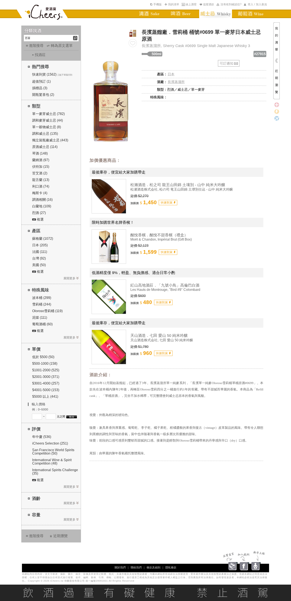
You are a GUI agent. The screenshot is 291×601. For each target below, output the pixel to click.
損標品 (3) (39, 88)
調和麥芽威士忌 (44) (47, 120)
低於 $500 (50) (43, 357)
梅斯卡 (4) (39, 193)
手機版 (157, 4)
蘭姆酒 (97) (40, 160)
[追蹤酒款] (132, 43)
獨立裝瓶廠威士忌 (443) (50, 140)
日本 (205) (40, 245)
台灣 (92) (39, 258)
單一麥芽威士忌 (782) (48, 114)
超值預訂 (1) (41, 81)
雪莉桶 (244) (41, 304)
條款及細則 (153, 567)
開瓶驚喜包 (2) (43, 94)
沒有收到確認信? (230, 4)
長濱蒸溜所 (176, 82)
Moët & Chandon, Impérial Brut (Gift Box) (161, 239)
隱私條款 (170, 567)
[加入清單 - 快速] (168, 202)
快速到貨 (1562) (44, 74)
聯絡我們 (136, 567)
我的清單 (173, 4)
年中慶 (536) (41, 437)
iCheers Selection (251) (50, 443)
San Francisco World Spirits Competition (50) (53, 451)
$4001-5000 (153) (45, 390)
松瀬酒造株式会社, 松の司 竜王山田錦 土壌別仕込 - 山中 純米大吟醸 (181, 189)
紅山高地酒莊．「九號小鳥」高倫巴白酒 (164, 285)
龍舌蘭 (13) (40, 180)
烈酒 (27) (39, 213)
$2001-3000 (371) (45, 377)
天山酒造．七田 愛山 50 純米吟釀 (159, 335)
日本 (171, 74)
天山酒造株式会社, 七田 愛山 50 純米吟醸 (161, 340)
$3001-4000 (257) (45, 383)
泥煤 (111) (39, 317)
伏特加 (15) (40, 166)
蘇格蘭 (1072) (42, 238)
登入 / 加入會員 (257, 4)
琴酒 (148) (40, 153)
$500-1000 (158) (44, 363)
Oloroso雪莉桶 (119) (47, 311)
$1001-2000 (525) (45, 370)
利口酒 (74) (40, 186)
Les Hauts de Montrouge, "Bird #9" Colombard (165, 289)
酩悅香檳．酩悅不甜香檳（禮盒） (159, 235)
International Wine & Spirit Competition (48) (52, 461)
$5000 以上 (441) (45, 396)
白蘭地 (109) (41, 206)
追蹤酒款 (208, 4)
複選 (40, 219)
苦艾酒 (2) (39, 173)
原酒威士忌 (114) (45, 147)
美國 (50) (39, 265)
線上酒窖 (191, 4)
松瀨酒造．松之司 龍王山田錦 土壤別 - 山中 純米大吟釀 (177, 185)
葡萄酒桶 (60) (42, 324)
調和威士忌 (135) (45, 133)
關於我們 (120, 567)
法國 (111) (39, 252)
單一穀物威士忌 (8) (46, 127)
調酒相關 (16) (42, 199)
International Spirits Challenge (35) (55, 471)
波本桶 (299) (41, 298)
